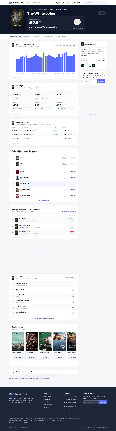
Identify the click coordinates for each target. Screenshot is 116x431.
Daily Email (47, 396)
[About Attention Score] (82, 28)
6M (67, 45)
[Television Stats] (16, 2)
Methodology (48, 404)
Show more (84, 55)
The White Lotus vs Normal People (18, 378)
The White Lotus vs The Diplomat (39, 378)
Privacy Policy (23, 427)
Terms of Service (13, 427)
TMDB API (26, 423)
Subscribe (101, 81)
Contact (46, 407)
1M (60, 45)
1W (57, 45)
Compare (47, 399)
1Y (71, 45)
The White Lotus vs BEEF (53, 376)
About (46, 402)
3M (64, 45)
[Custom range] (74, 45)
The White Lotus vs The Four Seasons (33, 376)
